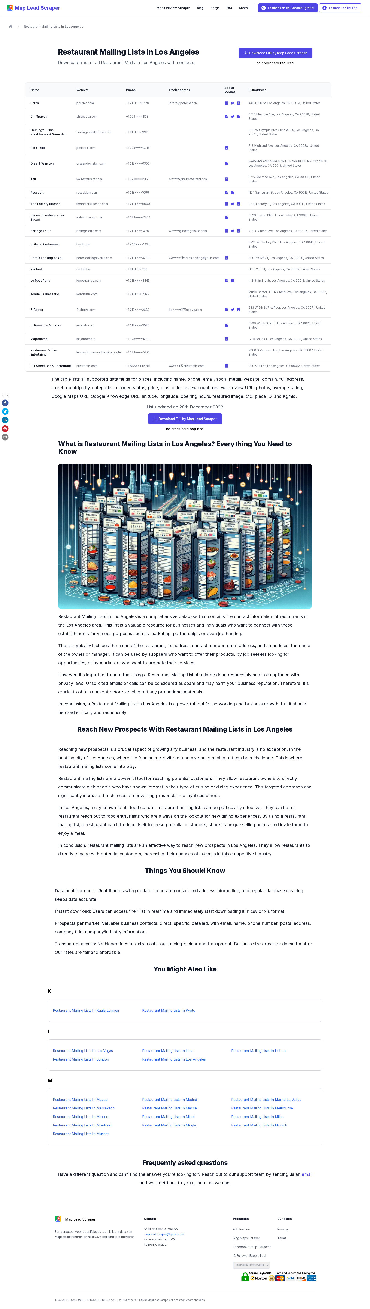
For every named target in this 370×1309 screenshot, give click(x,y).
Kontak (244, 8)
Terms (282, 1238)
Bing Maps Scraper (246, 1238)
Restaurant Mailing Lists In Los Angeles (53, 26)
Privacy (283, 1229)
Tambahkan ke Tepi (343, 8)
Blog (200, 8)
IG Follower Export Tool (249, 1255)
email (307, 1174)
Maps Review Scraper (173, 8)
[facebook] (5, 402)
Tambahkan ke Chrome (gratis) (290, 8)
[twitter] (5, 411)
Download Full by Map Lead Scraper (278, 53)
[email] (5, 437)
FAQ (229, 8)
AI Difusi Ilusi (241, 1229)
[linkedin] (5, 420)
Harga (215, 8)
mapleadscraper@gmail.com (164, 1234)
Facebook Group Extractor (252, 1247)
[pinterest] (5, 428)
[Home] (11, 26)
